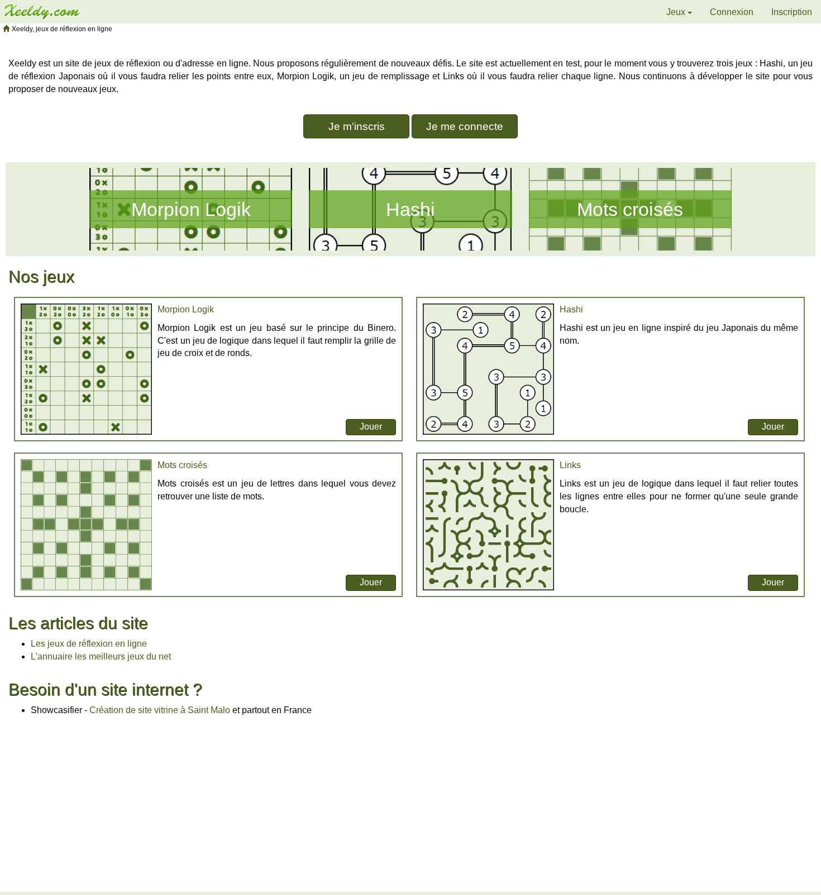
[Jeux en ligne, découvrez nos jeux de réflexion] (42, 11)
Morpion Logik (191, 209)
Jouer (371, 426)
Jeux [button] (677, 12)
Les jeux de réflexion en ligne (89, 643)
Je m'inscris (356, 126)
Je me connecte (464, 126)
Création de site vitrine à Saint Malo (159, 710)
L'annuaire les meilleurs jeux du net (101, 656)
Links (570, 465)
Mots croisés (630, 209)
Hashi (410, 209)
